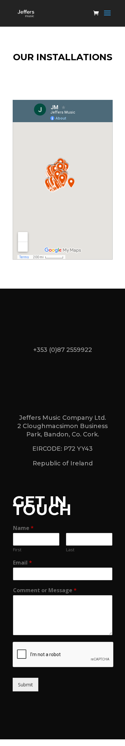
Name (23, 528)
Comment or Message (45, 590)
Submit (25, 684)
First (17, 550)
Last (70, 550)
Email (22, 562)
